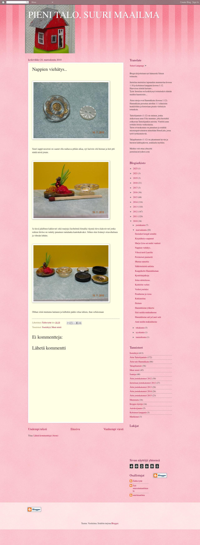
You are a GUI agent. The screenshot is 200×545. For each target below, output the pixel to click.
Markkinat (134, 416)
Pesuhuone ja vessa (143, 293)
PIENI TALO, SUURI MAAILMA (94, 14)
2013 (135, 206)
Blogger (114, 523)
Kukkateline (140, 298)
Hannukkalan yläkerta (144, 307)
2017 (135, 187)
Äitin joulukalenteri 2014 (141, 391)
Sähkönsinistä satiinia (144, 266)
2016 (135, 192)
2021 (135, 173)
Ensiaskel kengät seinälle (145, 233)
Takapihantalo (136, 365)
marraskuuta (141, 229)
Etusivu (75, 429)
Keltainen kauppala (138, 412)
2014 (135, 201)
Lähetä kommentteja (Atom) (46, 435)
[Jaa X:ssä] (74, 323)
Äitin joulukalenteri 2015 (141, 395)
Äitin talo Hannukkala (139, 361)
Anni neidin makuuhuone (146, 321)
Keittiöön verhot (142, 284)
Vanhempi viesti (113, 429)
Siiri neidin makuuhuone (146, 312)
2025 (135, 168)
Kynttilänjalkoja (142, 275)
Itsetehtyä (46, 327)
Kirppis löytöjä (136, 404)
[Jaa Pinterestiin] (80, 323)
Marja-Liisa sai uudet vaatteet (147, 243)
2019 (135, 177)
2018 (135, 182)
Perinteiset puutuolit (144, 257)
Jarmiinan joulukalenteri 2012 (143, 382)
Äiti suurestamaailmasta (140, 488)
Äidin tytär (137, 481)
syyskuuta (140, 332)
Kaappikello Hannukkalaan (147, 270)
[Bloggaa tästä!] (71, 323)
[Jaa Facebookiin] (77, 323)
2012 (135, 211)
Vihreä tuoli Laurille (144, 252)
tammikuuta (141, 337)
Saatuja (133, 374)
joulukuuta (141, 225)
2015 (135, 197)
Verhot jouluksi (141, 289)
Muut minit (56, 327)
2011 (135, 216)
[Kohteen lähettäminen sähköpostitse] (68, 323)
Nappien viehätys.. (143, 247)
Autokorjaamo (136, 408)
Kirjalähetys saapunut (144, 238)
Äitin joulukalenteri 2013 (141, 387)
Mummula (134, 399)
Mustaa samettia (142, 261)
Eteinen (138, 303)
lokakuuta (140, 327)
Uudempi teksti (37, 429)
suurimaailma (139, 495)
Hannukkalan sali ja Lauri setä (148, 317)
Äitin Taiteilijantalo (138, 357)
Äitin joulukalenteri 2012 (141, 378)
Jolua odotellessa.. (142, 280)
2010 (135, 220)
